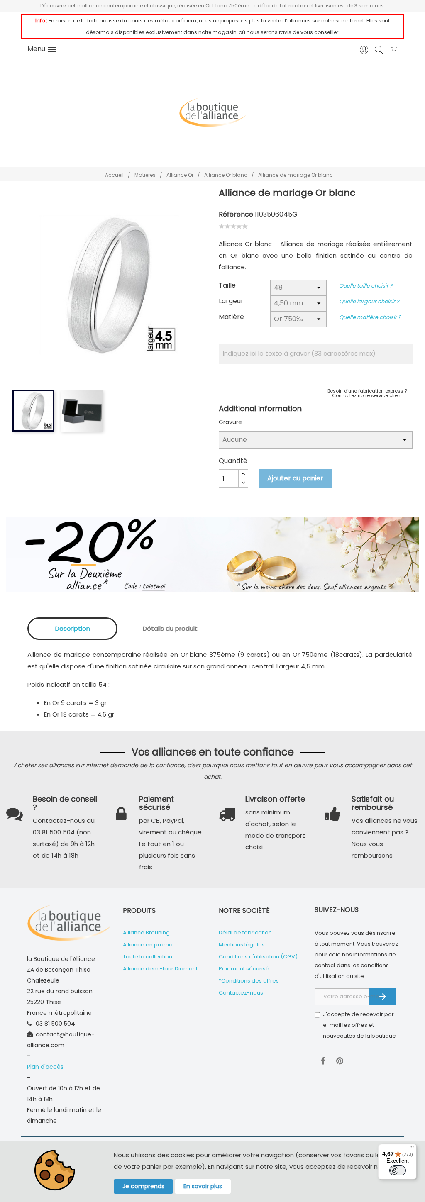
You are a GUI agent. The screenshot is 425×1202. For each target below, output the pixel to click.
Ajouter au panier (295, 478)
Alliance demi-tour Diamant (160, 969)
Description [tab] (72, 628)
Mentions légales (242, 944)
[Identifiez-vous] (364, 52)
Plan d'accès (45, 1067)
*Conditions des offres (249, 981)
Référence (236, 214)
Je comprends (143, 1186)
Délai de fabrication (245, 932)
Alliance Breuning (146, 932)
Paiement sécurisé (244, 969)
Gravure (230, 422)
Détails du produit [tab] (170, 628)
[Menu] (412, 1149)
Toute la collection (147, 957)
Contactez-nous (241, 993)
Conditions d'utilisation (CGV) (258, 957)
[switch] (397, 1170)
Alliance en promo (148, 944)
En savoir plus (202, 1186)
